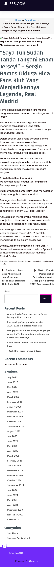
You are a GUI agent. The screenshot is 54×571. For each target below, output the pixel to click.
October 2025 (14, 422)
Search (7, 291)
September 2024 (15, 485)
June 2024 (12, 495)
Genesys (33, 561)
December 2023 (15, 510)
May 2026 (12, 387)
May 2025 (12, 446)
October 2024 (14, 481)
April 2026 (12, 392)
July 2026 (12, 378)
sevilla (3, 264)
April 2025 (12, 451)
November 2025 (15, 417)
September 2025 (15, 427)
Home (18, 20)
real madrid (36, 261)
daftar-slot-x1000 (16, 553)
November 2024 (15, 476)
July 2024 (12, 490)
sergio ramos (48, 261)
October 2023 (14, 520)
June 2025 (12, 441)
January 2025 (14, 466)
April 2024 (12, 505)
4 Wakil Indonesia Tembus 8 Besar (24, 351)
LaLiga (27, 261)
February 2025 (14, 461)
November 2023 (15, 515)
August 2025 (13, 431)
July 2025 (12, 436)
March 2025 (13, 456)
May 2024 (12, 500)
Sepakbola (30, 20)
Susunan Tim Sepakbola (19, 538)
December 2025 (15, 412)
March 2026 (13, 397)
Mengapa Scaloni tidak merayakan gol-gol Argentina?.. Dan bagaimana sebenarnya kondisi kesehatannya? (28, 334)
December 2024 (15, 471)
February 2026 (14, 402)
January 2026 (14, 407)
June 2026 (12, 382)
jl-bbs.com (14, 4)
